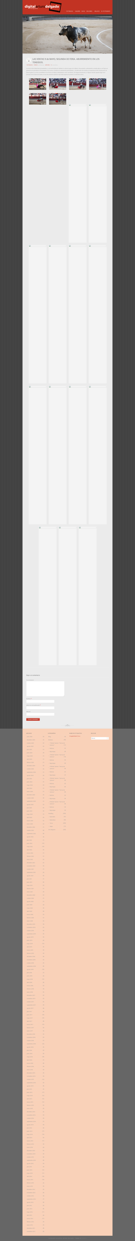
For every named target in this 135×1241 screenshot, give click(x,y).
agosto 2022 (30, 837)
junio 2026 (29, 736)
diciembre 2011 (31, 1228)
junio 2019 (29, 940)
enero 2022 (30, 859)
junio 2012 (29, 1208)
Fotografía (71, 736)
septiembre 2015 (31, 1082)
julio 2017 (29, 1011)
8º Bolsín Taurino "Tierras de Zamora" (57, 803)
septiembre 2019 (31, 934)
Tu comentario (30, 680)
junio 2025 (29, 752)
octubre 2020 (30, 898)
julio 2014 (29, 1128)
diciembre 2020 (31, 895)
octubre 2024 (30, 769)
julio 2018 (29, 972)
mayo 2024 (30, 785)
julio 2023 (29, 807)
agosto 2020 (30, 901)
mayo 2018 (30, 979)
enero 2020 (30, 921)
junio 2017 (29, 1014)
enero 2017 (30, 1031)
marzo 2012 (30, 1218)
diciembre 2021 (31, 862)
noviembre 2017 (31, 998)
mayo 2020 (30, 908)
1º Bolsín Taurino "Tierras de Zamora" (57, 744)
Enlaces (97, 11)
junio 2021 (29, 882)
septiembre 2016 (31, 1044)
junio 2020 (29, 904)
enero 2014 (30, 1147)
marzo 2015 (30, 1102)
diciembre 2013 (31, 1150)
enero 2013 (30, 1186)
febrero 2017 (30, 1027)
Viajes (51, 826)
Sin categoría (51, 829)
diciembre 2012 (31, 1189)
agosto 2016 (30, 1047)
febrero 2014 (30, 1144)
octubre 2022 (30, 830)
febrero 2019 (30, 953)
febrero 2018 (30, 989)
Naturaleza (52, 820)
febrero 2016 (30, 1066)
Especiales (52, 816)
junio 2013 (29, 1170)
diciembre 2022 (31, 827)
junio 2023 (29, 811)
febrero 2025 (30, 762)
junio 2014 (29, 1131)
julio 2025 (29, 749)
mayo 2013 (30, 1173)
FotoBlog (69, 11)
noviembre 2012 (31, 1192)
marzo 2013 (30, 1179)
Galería (77, 11)
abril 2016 (29, 1060)
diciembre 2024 (31, 765)
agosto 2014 (30, 1124)
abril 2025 (29, 759)
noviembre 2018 (31, 959)
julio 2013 (29, 1166)
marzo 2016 (30, 1063)
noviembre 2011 (31, 1231)
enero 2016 (30, 1069)
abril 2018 (29, 982)
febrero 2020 (30, 917)
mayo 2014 (30, 1134)
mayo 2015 (30, 1095)
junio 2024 (29, 782)
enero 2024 (30, 791)
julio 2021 (29, 879)
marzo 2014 (30, 1141)
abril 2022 (29, 849)
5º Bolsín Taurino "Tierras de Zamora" (57, 791)
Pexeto (84, 1238)
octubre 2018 (30, 963)
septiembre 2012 (31, 1199)
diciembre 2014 (31, 1111)
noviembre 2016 (31, 1037)
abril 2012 (29, 1215)
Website (28, 711)
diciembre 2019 (31, 924)
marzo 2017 (30, 1024)
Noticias (52, 748)
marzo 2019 (30, 950)
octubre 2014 (30, 1118)
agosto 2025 (30, 746)
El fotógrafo (105, 11)
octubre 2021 (30, 869)
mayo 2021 (30, 885)
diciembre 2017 (31, 995)
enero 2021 (30, 892)
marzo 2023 (30, 820)
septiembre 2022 (31, 833)
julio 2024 (29, 778)
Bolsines (89, 11)
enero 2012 (30, 1225)
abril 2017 (29, 1021)
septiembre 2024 (31, 772)
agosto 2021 (30, 875)
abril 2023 (29, 817)
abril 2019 (29, 947)
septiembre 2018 (31, 966)
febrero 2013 (30, 1183)
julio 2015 (29, 1089)
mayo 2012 (30, 1212)
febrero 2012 (30, 1221)
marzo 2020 (30, 914)
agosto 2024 (30, 775)
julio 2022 (29, 840)
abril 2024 (29, 788)
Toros (36, 65)
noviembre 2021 (31, 866)
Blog (83, 11)
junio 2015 (29, 1092)
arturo (47, 65)
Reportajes (52, 751)
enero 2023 (30, 824)
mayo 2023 (30, 814)
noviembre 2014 (31, 1115)
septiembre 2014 (31, 1121)
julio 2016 (29, 1050)
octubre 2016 (30, 1040)
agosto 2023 (30, 804)
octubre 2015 (30, 1079)
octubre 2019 (30, 930)
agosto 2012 (30, 1202)
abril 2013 (29, 1176)
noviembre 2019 (31, 927)
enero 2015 (30, 1108)
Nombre (28, 698)
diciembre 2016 (31, 1034)
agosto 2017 (30, 1008)
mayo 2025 (30, 756)
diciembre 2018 (31, 956)
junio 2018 (29, 976)
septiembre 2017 (31, 1005)
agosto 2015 (30, 1086)
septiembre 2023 (31, 801)
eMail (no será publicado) (33, 705)
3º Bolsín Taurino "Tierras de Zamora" (57, 767)
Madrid (75, 736)
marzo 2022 (30, 853)
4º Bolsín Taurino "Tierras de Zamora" (57, 779)
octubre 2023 (30, 798)
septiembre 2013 (31, 1160)
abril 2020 (29, 911)
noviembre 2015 (31, 1076)
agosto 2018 (30, 969)
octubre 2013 (30, 1157)
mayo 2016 (30, 1056)
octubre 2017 (30, 1001)
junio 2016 (29, 1053)
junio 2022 (29, 843)
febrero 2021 (30, 888)
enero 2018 (30, 992)
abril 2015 (29, 1099)
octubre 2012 (30, 1196)
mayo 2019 (30, 943)
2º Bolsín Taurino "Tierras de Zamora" (57, 756)
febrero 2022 (30, 856)
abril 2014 (29, 1137)
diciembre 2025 (31, 740)
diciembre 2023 (31, 794)
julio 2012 (29, 1205)
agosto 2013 (30, 1163)
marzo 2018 (30, 985)
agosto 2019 (30, 937)
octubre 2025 (30, 743)
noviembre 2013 (31, 1154)
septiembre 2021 (31, 872)
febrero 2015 (30, 1105)
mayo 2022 (30, 846)
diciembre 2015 (31, 1073)
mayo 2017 (30, 1018)
